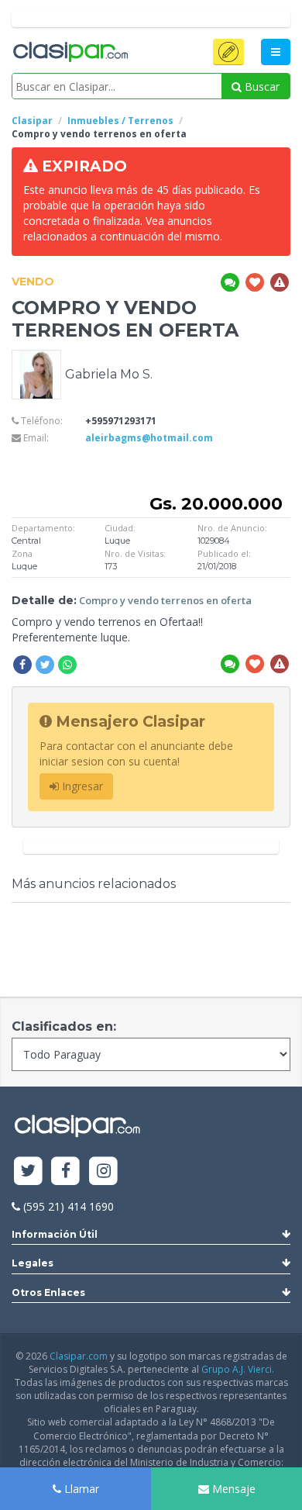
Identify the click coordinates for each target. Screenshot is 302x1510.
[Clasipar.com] (70, 53)
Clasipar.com (79, 1356)
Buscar (261, 86)
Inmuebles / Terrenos (120, 120)
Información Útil (55, 1234)
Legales (32, 1263)
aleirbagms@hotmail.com (149, 437)
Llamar (80, 1488)
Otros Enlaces (48, 1292)
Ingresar (81, 786)
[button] (228, 52)
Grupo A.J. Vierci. (237, 1369)
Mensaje (232, 1488)
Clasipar (32, 120)
